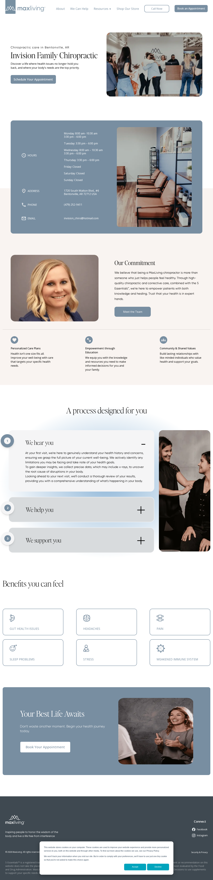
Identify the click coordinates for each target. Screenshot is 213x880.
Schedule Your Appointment (33, 79)
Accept (135, 867)
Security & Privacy (199, 852)
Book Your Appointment (45, 747)
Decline (158, 867)
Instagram (202, 835)
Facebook (202, 829)
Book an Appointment (191, 8)
